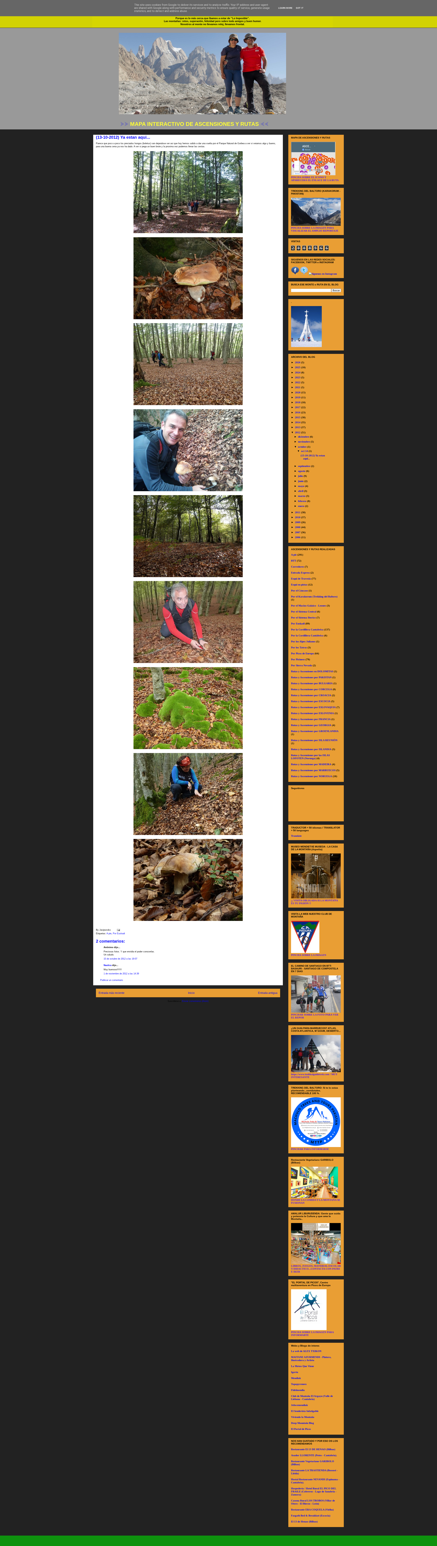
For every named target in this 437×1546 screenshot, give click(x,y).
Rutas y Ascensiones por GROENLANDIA (315, 731)
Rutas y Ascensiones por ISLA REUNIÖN (314, 740)
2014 (298, 422)
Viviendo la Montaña (302, 1417)
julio (301, 476)
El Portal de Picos (301, 1429)
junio (301, 481)
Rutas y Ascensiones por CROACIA (311, 695)
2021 (298, 387)
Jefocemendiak (299, 1405)
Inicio (191, 992)
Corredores (297, 566)
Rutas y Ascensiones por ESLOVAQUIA (313, 707)
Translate (296, 835)
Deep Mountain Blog (302, 1423)
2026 (298, 362)
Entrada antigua (267, 992)
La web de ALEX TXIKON (306, 1351)
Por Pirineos (298, 659)
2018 (298, 402)
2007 (298, 532)
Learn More (285, 8)
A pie (109, 933)
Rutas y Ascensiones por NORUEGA (311, 776)
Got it (300, 8)
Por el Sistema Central (303, 611)
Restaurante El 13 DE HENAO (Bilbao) (313, 1449)
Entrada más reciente (111, 992)
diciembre (304, 436)
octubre (302, 446)
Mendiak (296, 1378)
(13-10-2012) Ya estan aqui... (123, 137)
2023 (298, 377)
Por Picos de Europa (302, 653)
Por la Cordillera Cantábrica (307, 635)
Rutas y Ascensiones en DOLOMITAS (312, 671)
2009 (298, 522)
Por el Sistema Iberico (303, 617)
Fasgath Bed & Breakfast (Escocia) (310, 1515)
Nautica (107, 965)
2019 (298, 397)
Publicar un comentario (111, 980)
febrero (302, 501)
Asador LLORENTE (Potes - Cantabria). (314, 1455)
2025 (298, 367)
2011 (298, 512)
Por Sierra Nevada (301, 665)
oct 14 (305, 451)
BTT (293, 560)
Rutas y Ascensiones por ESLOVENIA (312, 713)
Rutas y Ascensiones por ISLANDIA (311, 749)
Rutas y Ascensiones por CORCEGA (311, 689)
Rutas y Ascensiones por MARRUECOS (313, 770)
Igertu (294, 1372)
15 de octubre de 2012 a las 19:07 (120, 958)
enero (301, 506)
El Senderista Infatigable (305, 1411)
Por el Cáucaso (299, 590)
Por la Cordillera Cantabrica (307, 629)
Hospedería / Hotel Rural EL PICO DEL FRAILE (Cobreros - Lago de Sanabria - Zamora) (313, 1491)
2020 (298, 392)
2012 (298, 432)
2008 (298, 527)
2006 (298, 537)
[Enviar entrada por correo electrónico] (118, 930)
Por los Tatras (299, 647)
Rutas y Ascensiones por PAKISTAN (311, 677)
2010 (298, 517)
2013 (298, 427)
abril (301, 491)
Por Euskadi (119, 933)
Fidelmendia (298, 1390)
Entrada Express (300, 572)
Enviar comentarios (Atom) (195, 1001)
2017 (298, 407)
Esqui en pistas (299, 584)
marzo (302, 496)
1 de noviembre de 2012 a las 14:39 (121, 973)
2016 (298, 412)
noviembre (304, 441)
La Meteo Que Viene (302, 1366)
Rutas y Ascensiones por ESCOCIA (310, 701)
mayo (301, 486)
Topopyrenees (299, 1384)
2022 (298, 382)
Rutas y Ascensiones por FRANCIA (311, 719)
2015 (298, 417)
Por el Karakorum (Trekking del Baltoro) (314, 596)
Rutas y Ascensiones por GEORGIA (311, 725)
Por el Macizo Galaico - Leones (308, 605)
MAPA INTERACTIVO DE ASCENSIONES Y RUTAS (195, 124)
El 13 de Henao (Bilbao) (304, 1521)
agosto (302, 471)
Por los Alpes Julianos (303, 641)
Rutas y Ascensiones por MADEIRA (311, 764)
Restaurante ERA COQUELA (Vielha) (312, 1509)
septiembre (304, 466)
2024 (298, 372)
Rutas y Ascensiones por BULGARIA (312, 683)
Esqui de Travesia (301, 578)
